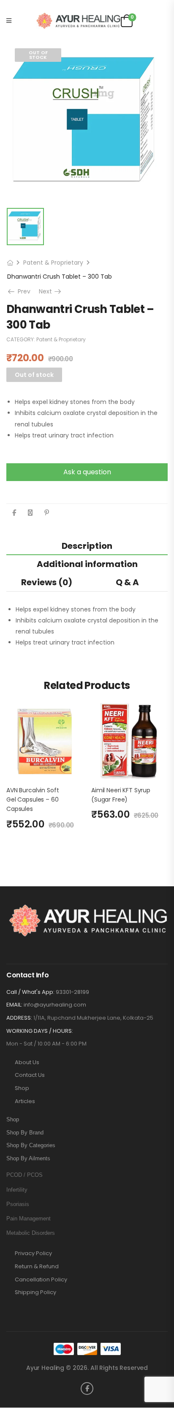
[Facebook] (14, 512)
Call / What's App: (30, 992)
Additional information (87, 564)
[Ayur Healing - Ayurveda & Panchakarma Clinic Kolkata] (78, 21)
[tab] (87, 546)
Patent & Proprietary (53, 262)
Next (51, 291)
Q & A (127, 582)
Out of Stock (38, 55)
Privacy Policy (33, 1253)
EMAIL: (14, 1005)
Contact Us (30, 1075)
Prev (23, 291)
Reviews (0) (46, 582)
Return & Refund (37, 1266)
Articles (25, 1101)
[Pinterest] (46, 512)
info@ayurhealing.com (55, 1005)
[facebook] (87, 1388)
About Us (27, 1062)
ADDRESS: (19, 1018)
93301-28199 (72, 992)
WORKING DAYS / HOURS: (39, 1031)
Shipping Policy (35, 1292)
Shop (22, 1088)
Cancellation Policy (41, 1279)
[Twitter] (30, 512)
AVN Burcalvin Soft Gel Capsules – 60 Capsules (32, 799)
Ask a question (87, 472)
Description (87, 546)
